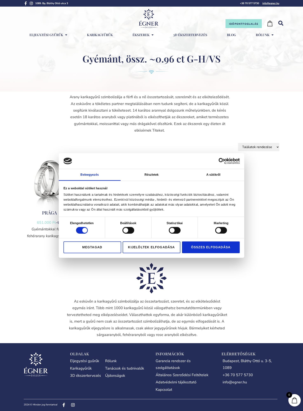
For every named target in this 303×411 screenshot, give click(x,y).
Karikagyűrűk (100, 35)
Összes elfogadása (210, 247)
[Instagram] (31, 3)
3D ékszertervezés (190, 35)
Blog (231, 35)
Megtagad (92, 247)
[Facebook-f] (25, 3)
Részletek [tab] (151, 174)
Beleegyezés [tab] (89, 174)
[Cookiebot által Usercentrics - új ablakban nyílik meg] (222, 161)
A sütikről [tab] (213, 174)
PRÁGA (49, 213)
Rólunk (262, 35)
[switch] (128, 230)
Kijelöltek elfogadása (151, 247)
